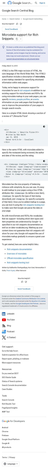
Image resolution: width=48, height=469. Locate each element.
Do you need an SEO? (10, 373)
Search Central (27, 3)
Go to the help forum (10, 351)
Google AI (5, 443)
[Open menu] (3, 3)
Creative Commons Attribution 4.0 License (30, 299)
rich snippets (25, 90)
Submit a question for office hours (15, 355)
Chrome (5, 431)
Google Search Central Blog (17, 10)
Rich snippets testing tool (18, 262)
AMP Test (6, 412)
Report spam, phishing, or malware (15, 359)
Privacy (12, 457)
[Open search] (36, 2)
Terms (4, 457)
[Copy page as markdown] (17, 39)
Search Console (8, 400)
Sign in (42, 3)
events (36, 99)
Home (4, 19)
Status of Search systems (12, 381)
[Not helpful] (21, 24)
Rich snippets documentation (19, 249)
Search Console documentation (14, 385)
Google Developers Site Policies (27, 303)
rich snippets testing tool (33, 205)
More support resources (11, 363)
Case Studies (7, 389)
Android (5, 428)
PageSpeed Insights (9, 408)
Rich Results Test (8, 404)
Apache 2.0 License (39, 301)
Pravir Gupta (10, 270)
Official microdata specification (20, 258)
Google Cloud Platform (11, 439)
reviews (12, 99)
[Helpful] (17, 24)
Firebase (5, 435)
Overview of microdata (16, 254)
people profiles (23, 99)
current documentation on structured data (22, 59)
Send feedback (11, 29)
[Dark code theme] (44, 127)
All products (6, 447)
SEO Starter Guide (9, 377)
